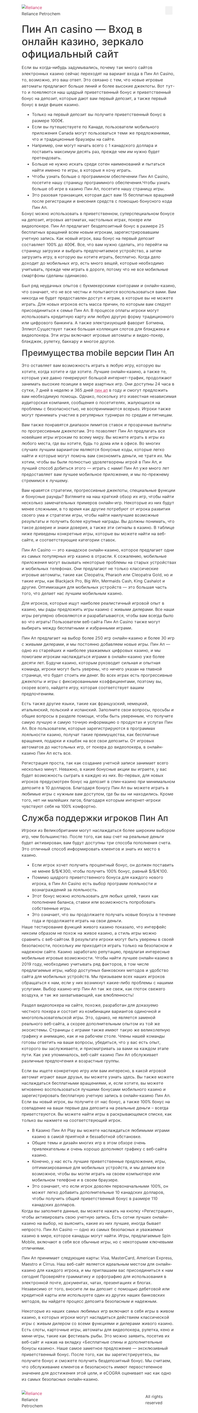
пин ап (101, 390)
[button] (168, 10)
